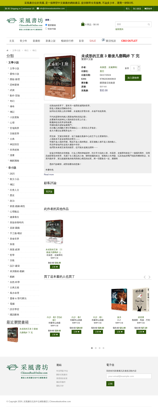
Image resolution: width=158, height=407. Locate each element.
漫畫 (12, 155)
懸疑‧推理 (15, 79)
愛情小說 (14, 74)
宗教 (12, 260)
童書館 (36, 41)
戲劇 (12, 276)
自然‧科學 (15, 282)
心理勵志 (14, 211)
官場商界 (14, 128)
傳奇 (12, 106)
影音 (81, 41)
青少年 (23, 41)
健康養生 (14, 217)
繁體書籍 (52, 25)
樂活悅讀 (110, 41)
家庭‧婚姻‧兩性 (17, 206)
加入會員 (137, 8)
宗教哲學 (14, 133)
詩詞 (12, 173)
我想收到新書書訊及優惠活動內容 (121, 371)
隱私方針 (60, 386)
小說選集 (14, 117)
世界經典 (14, 149)
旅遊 (12, 244)
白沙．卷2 (76, 317)
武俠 (12, 90)
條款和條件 (61, 382)
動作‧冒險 (15, 95)
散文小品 (14, 179)
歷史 (12, 195)
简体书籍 (52, 29)
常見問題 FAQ (62, 371)
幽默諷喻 (14, 160)
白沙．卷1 (97, 317)
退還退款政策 (61, 378)
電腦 (12, 303)
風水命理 (14, 293)
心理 (12, 122)
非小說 (12, 167)
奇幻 (12, 101)
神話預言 (14, 144)
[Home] (7, 50)
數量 (127, 68)
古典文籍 (14, 287)
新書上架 (51, 41)
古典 (12, 139)
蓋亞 (102, 71)
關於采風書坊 (61, 375)
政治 (12, 200)
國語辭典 (14, 314)
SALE (92, 41)
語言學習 (14, 309)
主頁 (11, 41)
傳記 (12, 111)
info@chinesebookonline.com (52, 8)
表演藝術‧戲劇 (17, 271)
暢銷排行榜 (67, 41)
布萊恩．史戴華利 (108, 67)
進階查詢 (119, 29)
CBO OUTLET (129, 41)
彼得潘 (141, 317)
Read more (49, 174)
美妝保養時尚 (17, 222)
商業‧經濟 (15, 249)
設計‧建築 (15, 265)
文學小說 (13, 62)
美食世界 (14, 238)
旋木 (119, 317)
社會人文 (14, 190)
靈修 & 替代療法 (18, 298)
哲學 (12, 255)
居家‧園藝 (15, 228)
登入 (128, 8)
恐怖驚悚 (14, 84)
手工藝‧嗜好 (16, 233)
